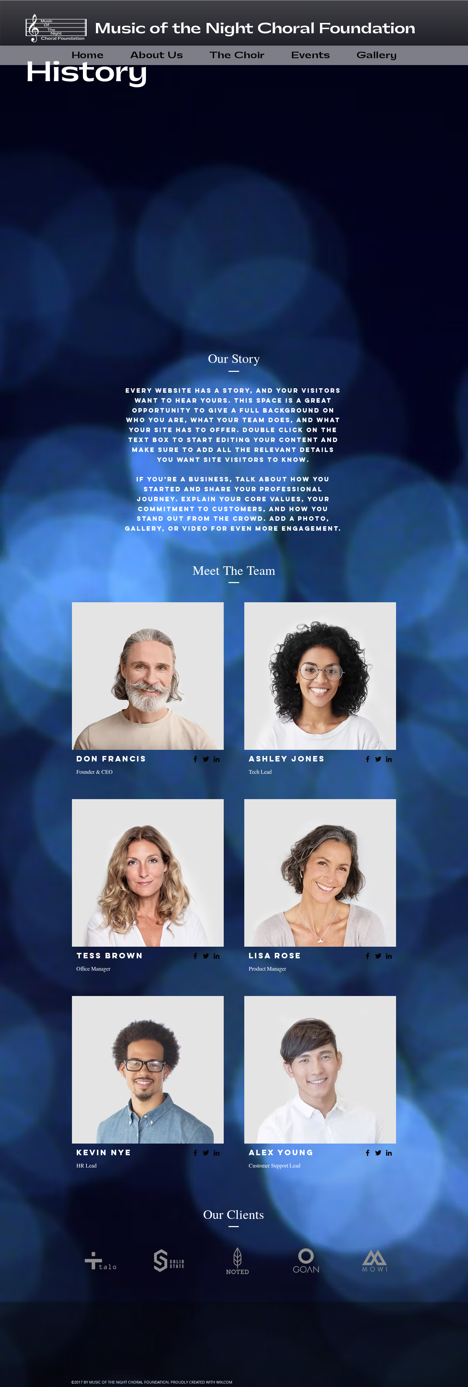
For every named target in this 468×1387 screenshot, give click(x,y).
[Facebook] (195, 759)
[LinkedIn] (216, 759)
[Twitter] (206, 759)
